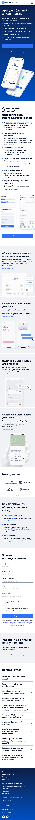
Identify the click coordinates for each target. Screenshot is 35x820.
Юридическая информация (12, 783)
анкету (6, 520)
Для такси (5, 779)
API (10, 542)
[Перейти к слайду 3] (18, 495)
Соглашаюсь (9, 607)
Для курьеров (7, 777)
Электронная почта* (8, 578)
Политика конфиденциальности (13, 786)
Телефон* (5, 564)
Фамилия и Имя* (7, 571)
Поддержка (6, 805)
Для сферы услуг (8, 774)
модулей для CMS (26, 540)
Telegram (4, 586)
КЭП (11, 529)
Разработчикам (7, 803)
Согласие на (7, 622)
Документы (6, 794)
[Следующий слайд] (34, 486)
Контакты (5, 791)
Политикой (15, 623)
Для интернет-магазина (10, 772)
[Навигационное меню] (32, 3)
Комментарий (6, 593)
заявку (13, 518)
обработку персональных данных (21, 622)
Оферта (5, 788)
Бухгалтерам (6, 800)
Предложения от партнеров (12, 798)
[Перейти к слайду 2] (16, 495)
